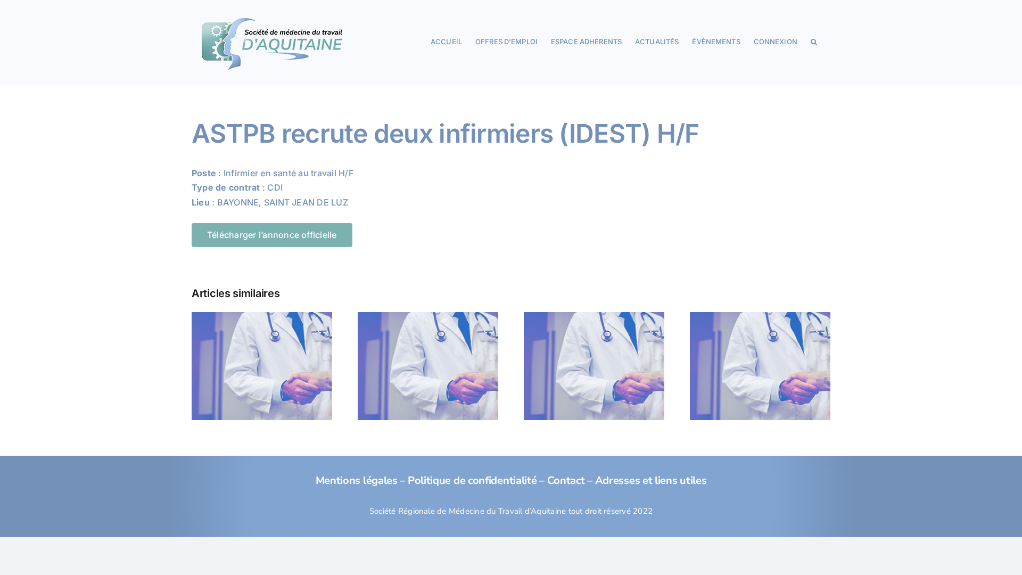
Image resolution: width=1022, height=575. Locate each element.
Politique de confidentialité (472, 480)
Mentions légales (357, 480)
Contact (566, 480)
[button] (814, 41)
